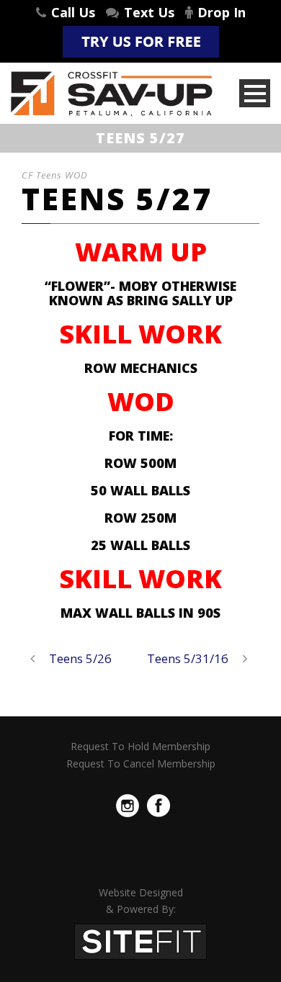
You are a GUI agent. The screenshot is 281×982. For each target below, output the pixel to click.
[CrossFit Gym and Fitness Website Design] (140, 940)
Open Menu (254, 93)
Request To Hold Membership (140, 746)
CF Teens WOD (55, 174)
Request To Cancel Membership (140, 763)
